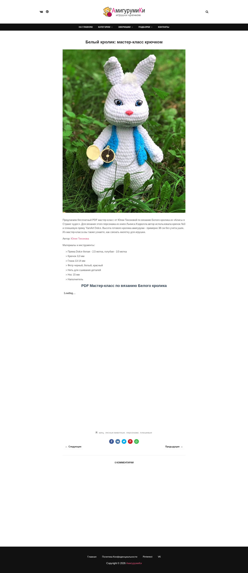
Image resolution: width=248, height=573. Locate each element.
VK (159, 556)
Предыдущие (172, 446)
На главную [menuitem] (86, 27)
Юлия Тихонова (80, 238)
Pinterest (147, 556)
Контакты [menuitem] (163, 27)
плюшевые (146, 432)
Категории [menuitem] (104, 27)
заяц (101, 432)
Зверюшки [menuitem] (124, 27)
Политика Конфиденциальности (119, 556)
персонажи (132, 432)
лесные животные (115, 432)
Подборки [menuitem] (144, 27)
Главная (92, 556)
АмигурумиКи (134, 563)
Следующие (74, 446)
